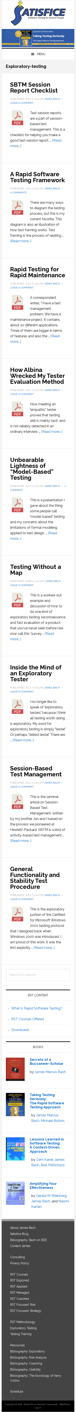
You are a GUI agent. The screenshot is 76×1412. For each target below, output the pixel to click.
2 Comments (18, 192)
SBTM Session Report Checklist (34, 87)
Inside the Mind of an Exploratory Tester (35, 673)
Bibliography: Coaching (26, 1363)
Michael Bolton (52, 1121)
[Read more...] (20, 241)
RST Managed (19, 1292)
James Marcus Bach (50, 1072)
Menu (41, 54)
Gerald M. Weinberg (51, 1196)
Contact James (20, 1246)
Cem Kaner (44, 1160)
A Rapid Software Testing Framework (37, 177)
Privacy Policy (19, 1263)
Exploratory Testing (23, 1328)
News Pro (28, 1404)
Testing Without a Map (35, 569)
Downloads (20, 1030)
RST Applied (18, 1286)
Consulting (17, 1257)
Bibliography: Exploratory (27, 1351)
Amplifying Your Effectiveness (43, 1186)
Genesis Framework (47, 1404)
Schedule (16, 1391)
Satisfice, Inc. (38, 13)
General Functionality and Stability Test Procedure (35, 878)
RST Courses (19, 1274)
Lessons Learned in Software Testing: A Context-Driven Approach (47, 1145)
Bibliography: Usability (25, 1369)
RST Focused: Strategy (25, 1310)
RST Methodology (22, 1322)
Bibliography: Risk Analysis (28, 1357)
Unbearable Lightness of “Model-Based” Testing (31, 468)
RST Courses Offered (27, 1019)
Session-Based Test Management (36, 771)
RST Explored (19, 1280)
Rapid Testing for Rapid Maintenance (37, 272)
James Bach (40, 1201)
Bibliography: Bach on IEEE (28, 1240)
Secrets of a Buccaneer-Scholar (47, 1062)
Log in (38, 1408)
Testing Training (20, 1334)
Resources (17, 1345)
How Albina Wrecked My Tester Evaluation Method (37, 375)
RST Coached (19, 1298)
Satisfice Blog (19, 1234)
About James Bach (23, 1227)
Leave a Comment (22, 102)
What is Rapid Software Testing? (36, 1008)
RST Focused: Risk (22, 1304)
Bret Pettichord (52, 1165)
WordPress (65, 1404)
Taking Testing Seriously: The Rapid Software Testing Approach (47, 1101)
